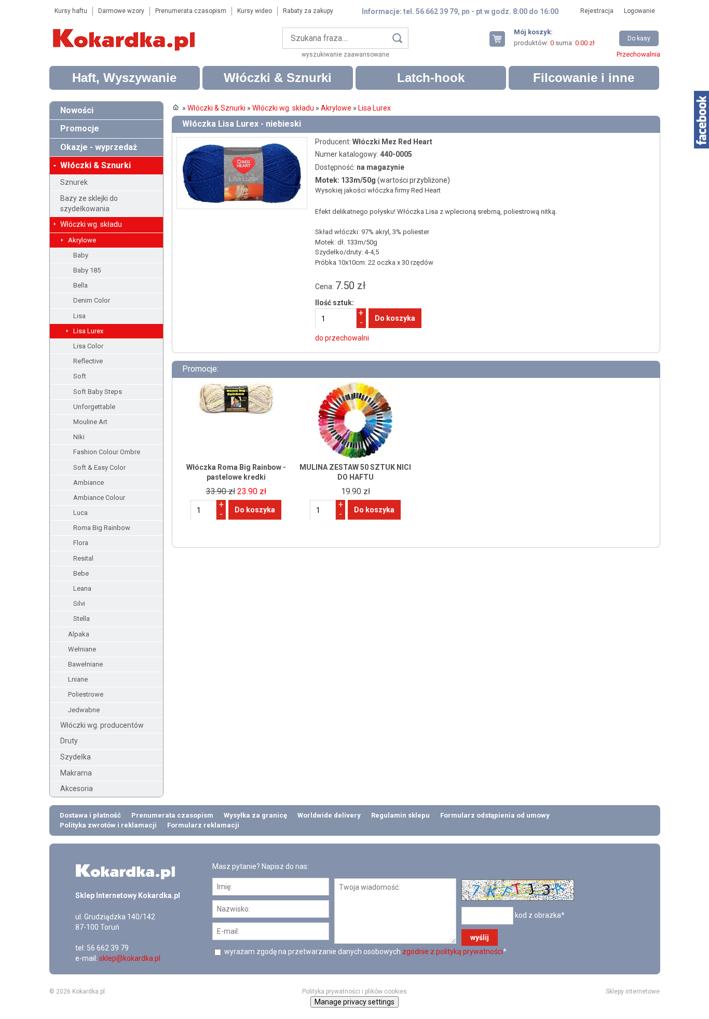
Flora (80, 543)
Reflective (88, 361)
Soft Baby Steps (97, 392)
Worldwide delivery (329, 815)
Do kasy (639, 38)
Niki (79, 437)
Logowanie (639, 11)
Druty (69, 741)
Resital (83, 558)
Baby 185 (87, 270)
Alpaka (78, 634)
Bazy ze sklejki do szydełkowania (89, 203)
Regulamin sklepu (400, 815)
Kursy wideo (254, 11)
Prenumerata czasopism (190, 11)
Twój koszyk (501, 39)
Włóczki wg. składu (91, 224)
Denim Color (91, 300)
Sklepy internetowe (633, 991)
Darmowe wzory (121, 11)
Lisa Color (88, 346)
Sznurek (74, 182)
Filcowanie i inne (583, 78)
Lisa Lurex (88, 331)
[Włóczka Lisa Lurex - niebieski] (241, 142)
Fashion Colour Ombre (106, 452)
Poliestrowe (85, 694)
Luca (80, 513)
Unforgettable (94, 407)
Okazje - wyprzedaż (98, 147)
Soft (79, 376)
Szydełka (75, 757)
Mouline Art (90, 422)
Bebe (81, 573)
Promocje (79, 128)
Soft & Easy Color (99, 467)
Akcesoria (76, 788)
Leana (82, 588)
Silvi (79, 603)
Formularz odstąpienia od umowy (495, 815)
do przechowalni (342, 338)
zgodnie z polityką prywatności (452, 951)
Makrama (76, 773)
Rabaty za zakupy (308, 11)
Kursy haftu (70, 11)
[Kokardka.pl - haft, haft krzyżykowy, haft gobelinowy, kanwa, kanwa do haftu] (125, 32)
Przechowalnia (638, 54)
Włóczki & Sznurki (278, 78)
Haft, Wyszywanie (124, 78)
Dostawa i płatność (90, 815)
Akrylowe (82, 240)
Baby (80, 255)
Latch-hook (431, 78)
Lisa (79, 316)
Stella (81, 618)
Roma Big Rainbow (101, 528)
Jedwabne (84, 710)
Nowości (76, 110)
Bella (80, 285)
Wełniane (82, 649)
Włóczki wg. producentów (102, 725)
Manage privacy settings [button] (354, 1002)
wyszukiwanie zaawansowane (345, 54)
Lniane (78, 679)
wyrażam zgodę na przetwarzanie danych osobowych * (365, 951)
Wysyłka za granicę (255, 815)
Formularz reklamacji (203, 825)
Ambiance (88, 482)
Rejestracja (596, 11)
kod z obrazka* (540, 915)
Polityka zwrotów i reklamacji (108, 825)
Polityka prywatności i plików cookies (354, 991)
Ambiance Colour (99, 497)
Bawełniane (85, 664)
